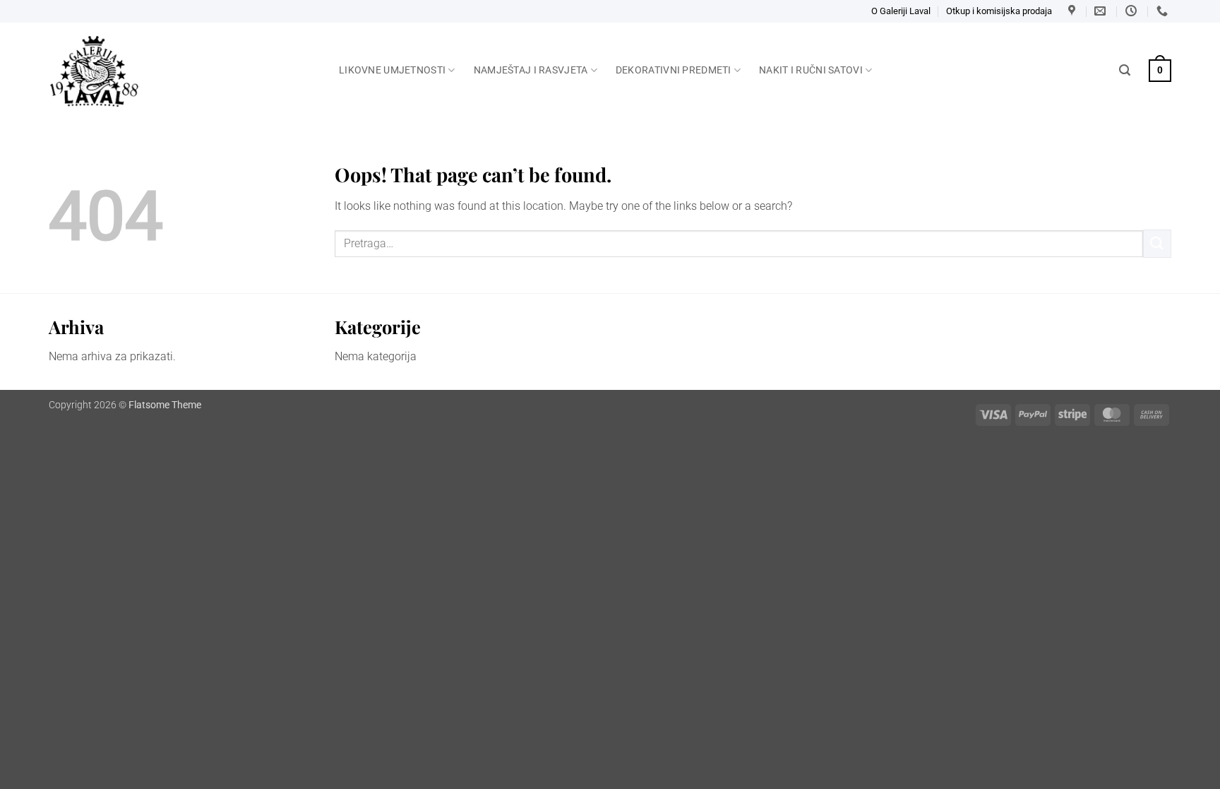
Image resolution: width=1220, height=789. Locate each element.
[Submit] (1157, 243)
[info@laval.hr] (1101, 11)
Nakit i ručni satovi (811, 70)
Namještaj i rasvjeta (531, 70)
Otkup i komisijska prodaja (999, 11)
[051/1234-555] (1163, 11)
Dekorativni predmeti (673, 70)
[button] (1124, 70)
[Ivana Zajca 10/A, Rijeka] (1073, 11)
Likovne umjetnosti (392, 70)
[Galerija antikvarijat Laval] (183, 71)
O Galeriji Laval (901, 11)
